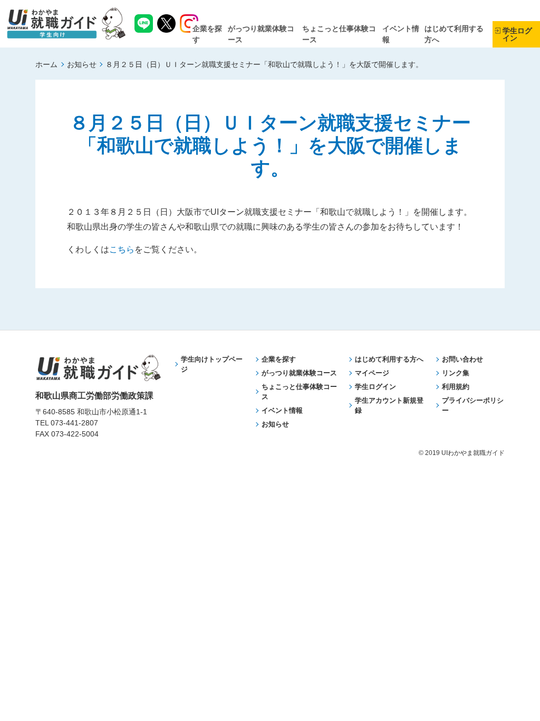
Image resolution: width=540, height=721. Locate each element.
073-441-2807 (74, 423)
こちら (121, 249)
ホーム (46, 64)
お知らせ (82, 64)
